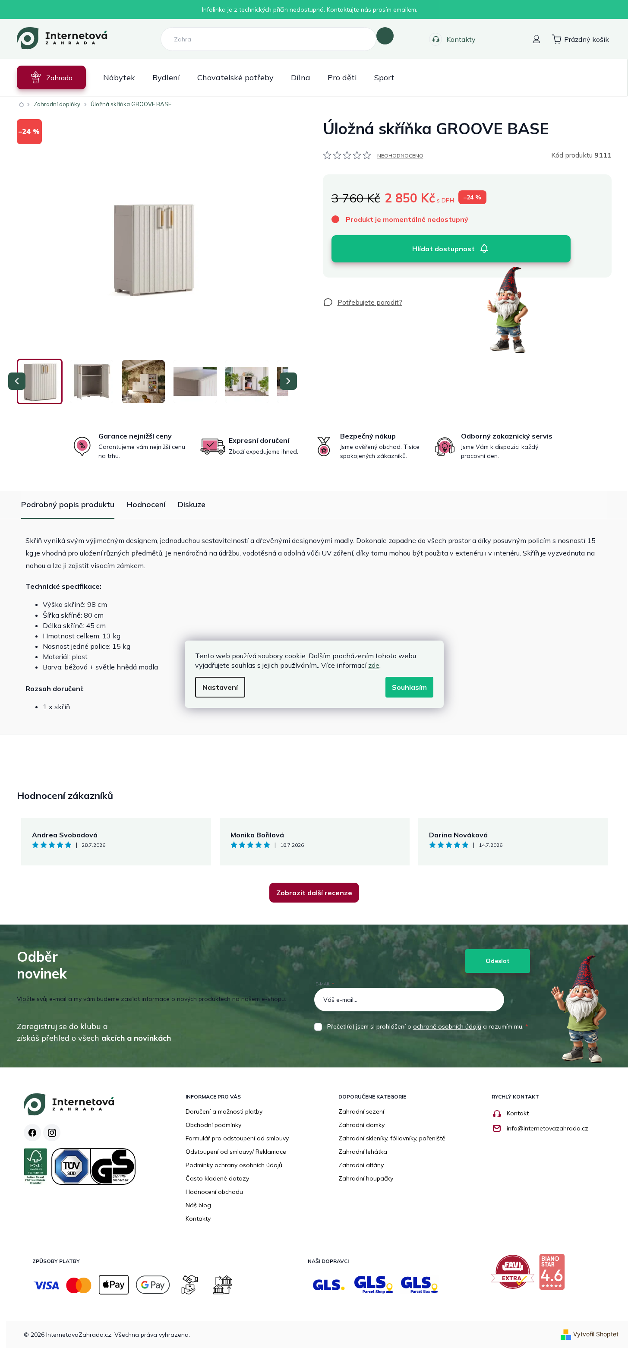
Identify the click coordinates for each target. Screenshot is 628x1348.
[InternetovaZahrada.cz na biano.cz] (554, 1275)
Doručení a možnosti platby (224, 1111)
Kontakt (518, 1113)
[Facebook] (32, 1132)
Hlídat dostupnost (443, 248)
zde (373, 665)
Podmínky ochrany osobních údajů (234, 1165)
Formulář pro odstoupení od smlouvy (237, 1138)
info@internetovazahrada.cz (547, 1128)
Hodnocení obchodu (214, 1192)
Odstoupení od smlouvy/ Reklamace (236, 1151)
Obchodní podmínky (213, 1125)
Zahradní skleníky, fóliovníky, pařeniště (391, 1138)
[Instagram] (51, 1132)
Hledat (385, 36)
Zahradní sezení (361, 1111)
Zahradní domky (361, 1125)
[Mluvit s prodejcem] (362, 302)
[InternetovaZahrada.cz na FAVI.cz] (515, 1275)
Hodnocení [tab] (146, 504)
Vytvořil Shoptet (596, 1334)
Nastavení (220, 687)
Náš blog (198, 1205)
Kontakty (461, 39)
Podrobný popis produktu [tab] (67, 504)
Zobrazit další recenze (314, 892)
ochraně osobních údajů (447, 1026)
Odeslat (498, 961)
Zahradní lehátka (362, 1151)
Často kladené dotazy (217, 1178)
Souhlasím (409, 687)
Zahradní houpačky (365, 1178)
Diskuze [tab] (191, 504)
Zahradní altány (361, 1165)
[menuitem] (51, 77)
